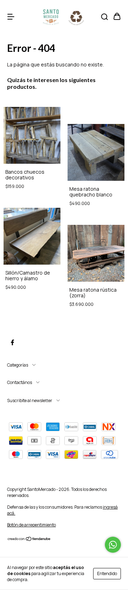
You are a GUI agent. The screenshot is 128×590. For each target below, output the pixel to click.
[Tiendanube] (29, 540)
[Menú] (10, 16)
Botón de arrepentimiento (31, 525)
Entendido (107, 573)
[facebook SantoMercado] (12, 342)
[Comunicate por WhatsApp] (113, 545)
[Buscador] (104, 16)
